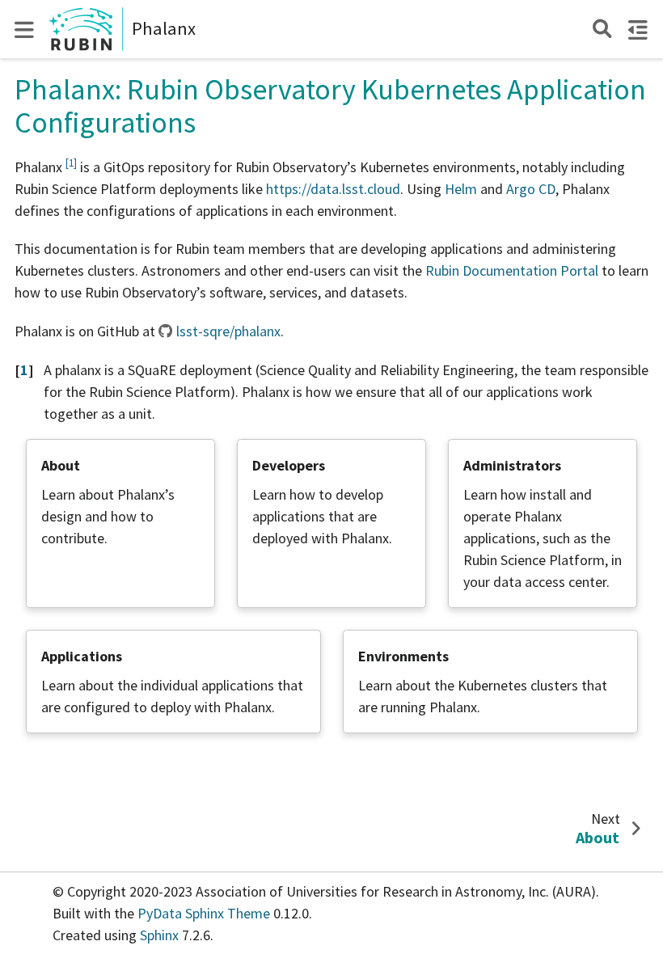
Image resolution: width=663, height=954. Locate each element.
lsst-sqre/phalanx (228, 331)
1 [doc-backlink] (24, 370)
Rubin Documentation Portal (511, 270)
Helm (461, 188)
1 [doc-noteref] (71, 163)
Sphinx (159, 935)
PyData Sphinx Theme (205, 913)
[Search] (602, 29)
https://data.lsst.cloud (333, 188)
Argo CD (530, 188)
